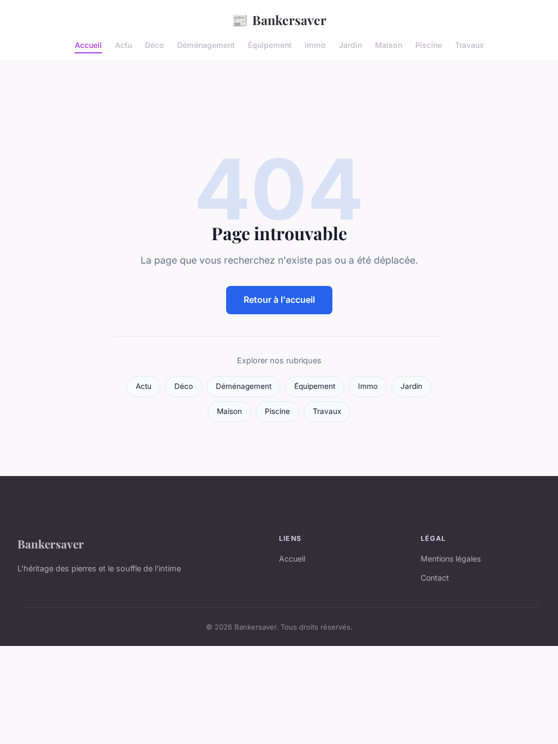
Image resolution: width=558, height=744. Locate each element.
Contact (435, 577)
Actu (123, 45)
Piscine (428, 45)
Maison (388, 45)
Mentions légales (451, 558)
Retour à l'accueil (279, 299)
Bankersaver (279, 19)
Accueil (88, 45)
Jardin (350, 45)
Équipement (270, 45)
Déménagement (206, 45)
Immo (315, 45)
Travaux (469, 45)
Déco (154, 45)
